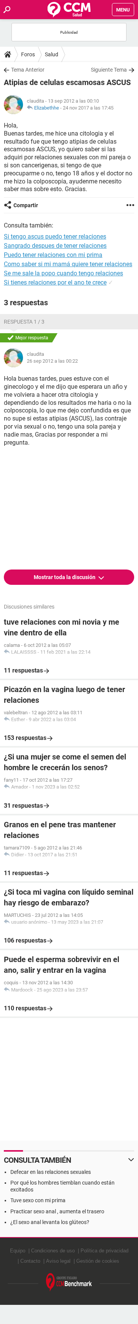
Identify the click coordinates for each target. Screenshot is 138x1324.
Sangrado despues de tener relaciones (55, 245)
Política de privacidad (104, 1251)
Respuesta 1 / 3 (24, 322)
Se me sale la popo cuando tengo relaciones (63, 273)
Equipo (17, 1251)
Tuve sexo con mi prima (38, 1200)
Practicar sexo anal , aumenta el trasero (57, 1211)
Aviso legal (58, 1261)
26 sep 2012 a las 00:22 (52, 361)
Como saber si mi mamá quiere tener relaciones (68, 264)
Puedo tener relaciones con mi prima (53, 255)
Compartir (25, 205)
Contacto (30, 1261)
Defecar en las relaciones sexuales (50, 1172)
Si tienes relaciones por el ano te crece (55, 282)
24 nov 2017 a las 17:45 (88, 108)
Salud (51, 54)
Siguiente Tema (109, 70)
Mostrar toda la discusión (65, 577)
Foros (28, 54)
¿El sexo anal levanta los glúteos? (49, 1222)
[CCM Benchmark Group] (69, 1282)
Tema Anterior (27, 70)
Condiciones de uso (53, 1251)
